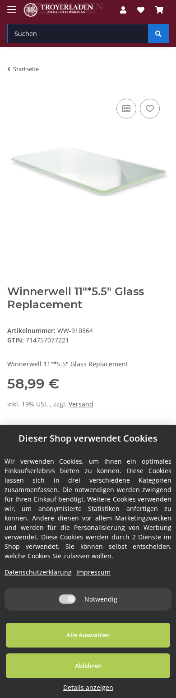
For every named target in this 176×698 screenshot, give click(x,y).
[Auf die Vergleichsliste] (126, 109)
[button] (123, 10)
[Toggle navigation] (11, 5)
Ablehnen (88, 666)
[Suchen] (158, 33)
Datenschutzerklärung (38, 572)
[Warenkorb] (159, 10)
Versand (81, 404)
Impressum (93, 572)
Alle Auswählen (88, 635)
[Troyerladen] (63, 10)
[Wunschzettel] (141, 10)
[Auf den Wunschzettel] (150, 109)
